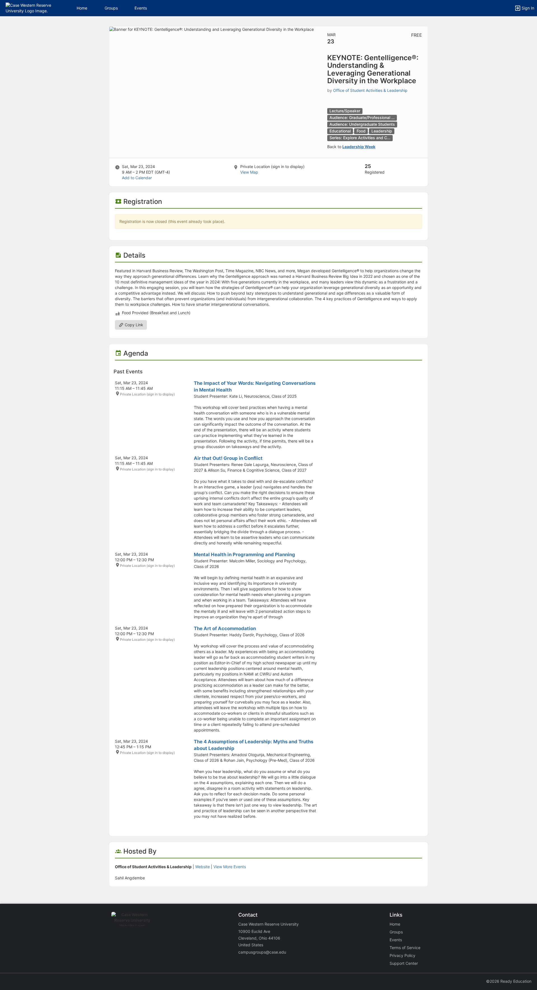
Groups (111, 8)
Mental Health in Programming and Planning (244, 554)
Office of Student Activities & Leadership (370, 90)
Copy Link (133, 324)
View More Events (229, 866)
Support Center (404, 963)
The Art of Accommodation (225, 628)
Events (141, 8)
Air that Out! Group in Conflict (228, 458)
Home (395, 924)
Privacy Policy (402, 955)
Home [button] (82, 8)
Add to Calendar (137, 177)
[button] (29, 7)
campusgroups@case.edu (262, 952)
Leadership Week (358, 146)
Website (202, 866)
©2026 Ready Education (508, 981)
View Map (249, 172)
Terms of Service (405, 947)
